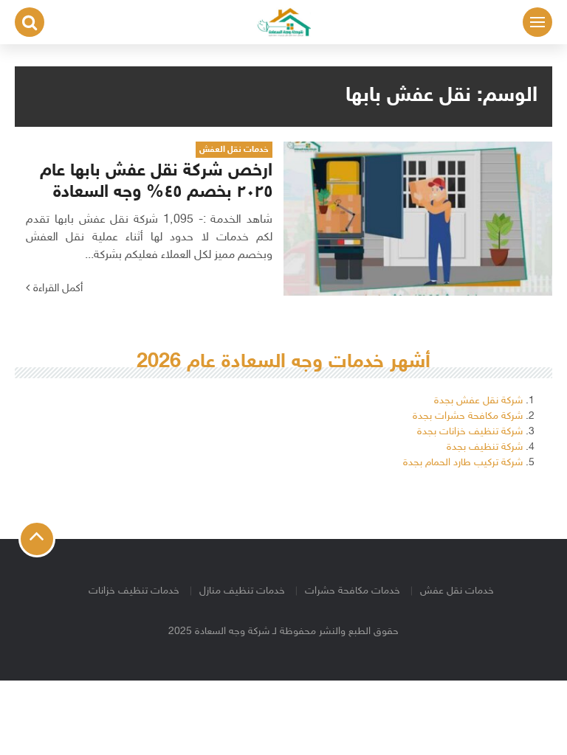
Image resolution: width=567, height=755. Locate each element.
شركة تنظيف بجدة (485, 447)
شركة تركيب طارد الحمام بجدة (463, 462)
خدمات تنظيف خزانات (134, 591)
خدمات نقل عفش (457, 591)
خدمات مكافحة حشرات (352, 591)
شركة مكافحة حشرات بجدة (468, 416)
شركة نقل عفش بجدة (478, 400)
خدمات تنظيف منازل (242, 591)
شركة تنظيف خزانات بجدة (470, 431)
